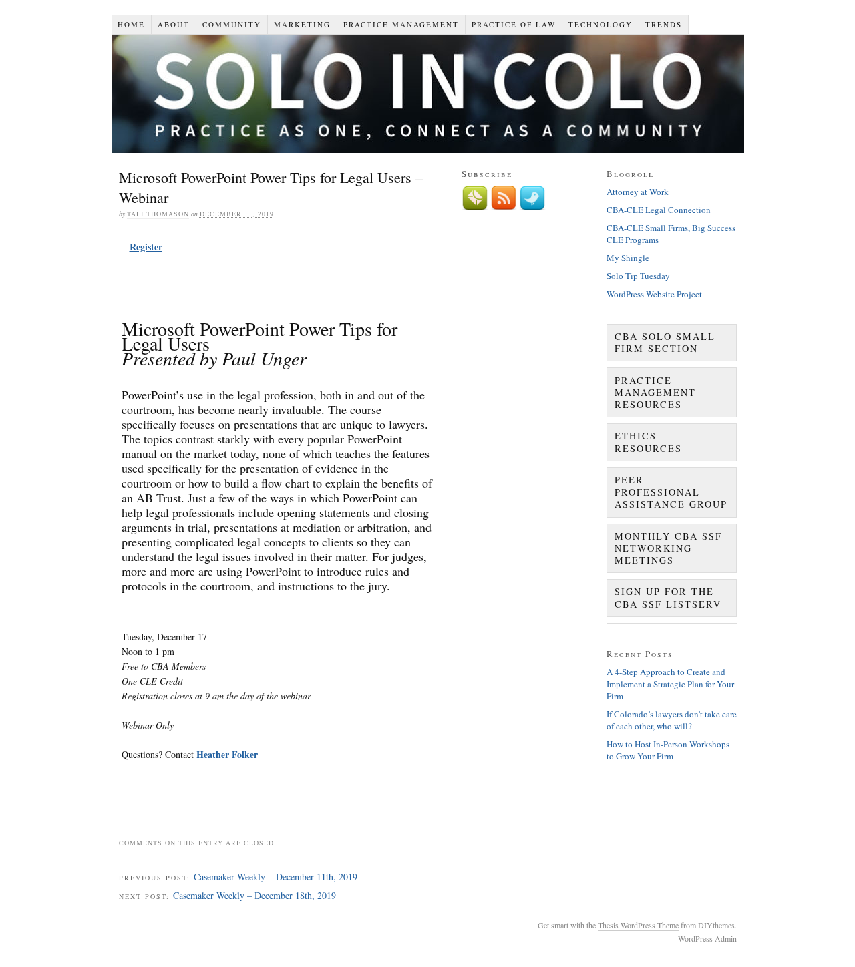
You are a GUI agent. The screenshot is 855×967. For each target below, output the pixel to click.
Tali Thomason (158, 213)
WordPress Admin (707, 938)
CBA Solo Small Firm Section (665, 342)
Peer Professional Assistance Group (671, 491)
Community (231, 24)
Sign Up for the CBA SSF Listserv (668, 597)
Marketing (302, 24)
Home (131, 24)
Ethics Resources (648, 441)
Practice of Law (514, 24)
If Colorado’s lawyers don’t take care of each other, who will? (672, 720)
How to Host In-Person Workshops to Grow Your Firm (668, 750)
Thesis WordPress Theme (638, 925)
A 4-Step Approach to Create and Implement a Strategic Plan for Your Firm (670, 684)
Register (146, 247)
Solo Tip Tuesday (638, 276)
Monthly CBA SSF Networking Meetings (668, 548)
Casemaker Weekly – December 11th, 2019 (275, 876)
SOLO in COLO (428, 94)
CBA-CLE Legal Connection (659, 210)
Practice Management (401, 24)
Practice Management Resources (655, 392)
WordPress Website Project (654, 294)
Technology (600, 24)
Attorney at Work (638, 192)
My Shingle (628, 258)
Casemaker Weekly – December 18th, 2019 (254, 895)
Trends (663, 24)
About (174, 24)
